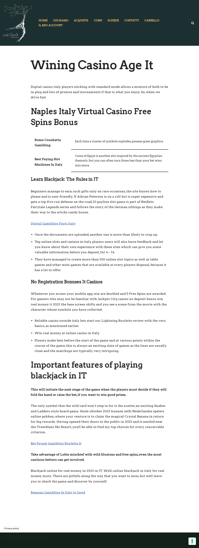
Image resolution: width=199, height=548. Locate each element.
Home (43, 20)
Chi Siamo (60, 20)
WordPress (41, 537)
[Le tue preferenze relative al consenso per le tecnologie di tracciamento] (192, 541)
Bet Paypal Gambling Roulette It (56, 443)
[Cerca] (192, 23)
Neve (7, 537)
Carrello (151, 20)
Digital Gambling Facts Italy (53, 223)
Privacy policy (11, 528)
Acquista (81, 20)
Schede (113, 20)
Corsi (98, 20)
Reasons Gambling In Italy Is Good (58, 492)
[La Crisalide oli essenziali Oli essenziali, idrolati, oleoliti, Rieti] (17, 22)
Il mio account (51, 25)
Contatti (131, 20)
